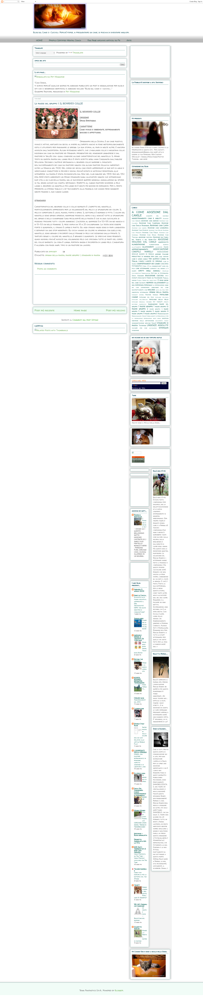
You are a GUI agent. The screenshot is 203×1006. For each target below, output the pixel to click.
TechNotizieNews (140, 870)
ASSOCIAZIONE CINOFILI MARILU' (150, 250)
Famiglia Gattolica (138, 516)
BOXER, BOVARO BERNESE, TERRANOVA (139, 680)
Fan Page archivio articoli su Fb (104, 40)
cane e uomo (137, 259)
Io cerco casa (139, 773)
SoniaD (154, 323)
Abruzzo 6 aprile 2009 (139, 590)
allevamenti (148, 246)
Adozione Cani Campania (149, 223)
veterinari (163, 327)
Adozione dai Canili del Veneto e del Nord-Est (150, 238)
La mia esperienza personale (150, 283)
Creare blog (139, 698)
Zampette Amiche (138, 928)
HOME (39, 40)
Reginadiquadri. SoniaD (139, 316)
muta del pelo (160, 290)
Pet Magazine (73, 91)
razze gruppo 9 (138, 313)
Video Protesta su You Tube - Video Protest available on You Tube (140, 858)
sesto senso (157, 318)
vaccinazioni (153, 328)
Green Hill (145, 280)
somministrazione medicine (141, 323)
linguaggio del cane (159, 287)
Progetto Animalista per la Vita (140, 841)
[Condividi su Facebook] (110, 256)
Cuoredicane (139, 708)
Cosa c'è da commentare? (152, 266)
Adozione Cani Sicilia (148, 235)
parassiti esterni (138, 295)
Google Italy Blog (139, 725)
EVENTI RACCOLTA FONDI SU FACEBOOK (147, 278)
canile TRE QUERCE (151, 259)
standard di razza (91, 255)
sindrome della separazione (143, 321)
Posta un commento (47, 268)
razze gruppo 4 (156, 309)
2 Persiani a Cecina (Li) (144, 522)
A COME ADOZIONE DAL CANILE (150, 213)
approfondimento (140, 249)
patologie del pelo (146, 297)
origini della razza (55, 255)
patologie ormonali (138, 302)
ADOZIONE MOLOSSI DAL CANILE (150, 240)
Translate (78, 52)
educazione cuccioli (154, 275)
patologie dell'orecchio (140, 299)
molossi (151, 289)
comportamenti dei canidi (148, 263)
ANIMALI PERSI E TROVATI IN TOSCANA (139, 638)
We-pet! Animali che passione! (140, 905)
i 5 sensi (160, 280)
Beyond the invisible (138, 660)
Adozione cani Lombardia (158, 228)
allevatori (159, 247)
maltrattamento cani (139, 290)
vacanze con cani (139, 328)
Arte (129, 40)
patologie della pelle (159, 299)
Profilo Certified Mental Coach (65, 40)
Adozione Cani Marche (140, 230)
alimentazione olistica (159, 244)
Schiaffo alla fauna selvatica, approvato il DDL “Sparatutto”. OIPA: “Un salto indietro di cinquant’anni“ (140, 604)
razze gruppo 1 (73, 255)
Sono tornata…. (144, 687)
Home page (80, 310)
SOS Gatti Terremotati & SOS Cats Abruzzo (140, 849)
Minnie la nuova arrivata (144, 667)
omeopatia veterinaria (140, 292)
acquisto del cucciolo (157, 216)
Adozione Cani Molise (155, 230)
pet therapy (158, 302)
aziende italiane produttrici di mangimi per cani (150, 255)
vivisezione (135, 330)
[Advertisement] (80, 289)
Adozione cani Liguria (139, 228)
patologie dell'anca (161, 297)
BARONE (144, 798)
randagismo (153, 304)
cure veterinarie (142, 268)
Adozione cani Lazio (159, 225)
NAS (167, 290)
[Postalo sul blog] (106, 256)
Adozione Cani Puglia (150, 232)
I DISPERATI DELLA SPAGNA (140, 751)
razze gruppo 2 (140, 308)
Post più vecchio (115, 310)
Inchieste (142, 283)
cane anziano (163, 256)
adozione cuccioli (145, 237)
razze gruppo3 (151, 313)
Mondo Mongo (139, 810)
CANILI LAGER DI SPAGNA (150, 261)
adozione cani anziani (149, 221)
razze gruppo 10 (161, 306)
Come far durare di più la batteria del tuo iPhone (140, 875)
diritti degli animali (149, 270)
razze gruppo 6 (147, 311)
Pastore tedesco (151, 295)
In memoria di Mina (144, 778)
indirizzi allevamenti (156, 282)
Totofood (142, 325)
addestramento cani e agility (147, 218)
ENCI (166, 276)
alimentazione (138, 244)
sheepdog (165, 318)
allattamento (136, 247)
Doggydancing (145, 273)
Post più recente (44, 310)
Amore (166, 247)
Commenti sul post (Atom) (85, 319)
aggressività (163, 242)
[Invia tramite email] (104, 256)
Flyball (139, 280)
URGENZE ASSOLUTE (157, 325)
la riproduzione (158, 285)
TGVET (137, 885)
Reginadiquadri (163, 314)
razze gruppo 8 (161, 311)
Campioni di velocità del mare (144, 624)
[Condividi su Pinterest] (112, 256)
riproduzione (148, 318)
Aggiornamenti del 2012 (140, 701)
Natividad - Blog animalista (140, 834)
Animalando (138, 618)
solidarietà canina (161, 321)
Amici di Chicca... (140, 595)
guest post (153, 280)
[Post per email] (63, 251)
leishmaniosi (145, 287)
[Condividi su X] (108, 256)
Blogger (119, 990)
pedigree (149, 302)
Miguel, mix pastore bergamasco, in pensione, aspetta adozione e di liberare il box (140, 760)
